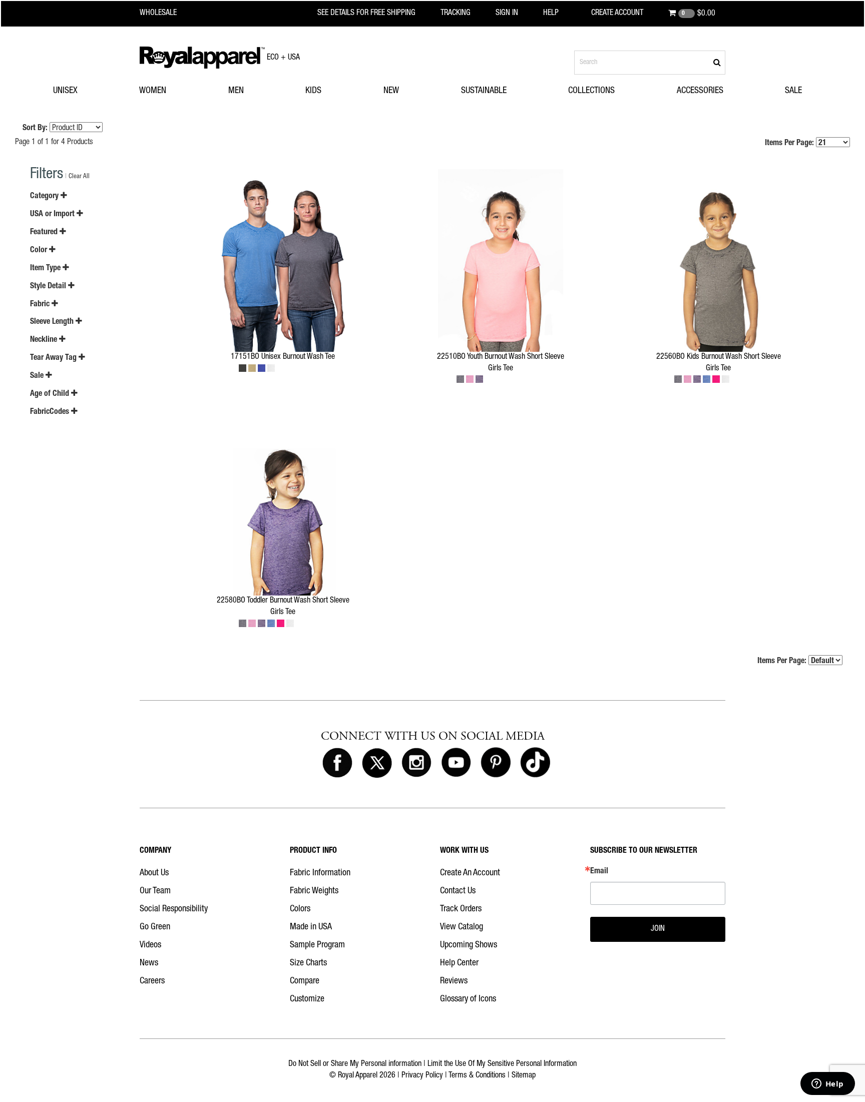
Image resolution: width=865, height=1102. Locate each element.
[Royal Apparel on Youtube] (456, 763)
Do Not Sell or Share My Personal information (354, 1064)
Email (599, 872)
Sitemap (524, 1076)
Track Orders (461, 909)
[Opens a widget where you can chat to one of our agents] (827, 1084)
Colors (300, 909)
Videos (150, 945)
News (149, 963)
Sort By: (35, 129)
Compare (304, 981)
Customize (307, 999)
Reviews (454, 981)
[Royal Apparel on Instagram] (416, 763)
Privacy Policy (422, 1076)
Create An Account (470, 873)
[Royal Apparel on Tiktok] (535, 763)
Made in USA (311, 927)
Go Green (155, 927)
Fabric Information (320, 873)
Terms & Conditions (477, 1076)
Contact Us (458, 891)
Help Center (459, 963)
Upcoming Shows (468, 945)
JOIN (658, 929)
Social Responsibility (174, 909)
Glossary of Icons (468, 999)
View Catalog (461, 927)
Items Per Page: (790, 144)
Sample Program (317, 945)
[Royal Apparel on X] (377, 763)
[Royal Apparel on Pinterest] (496, 763)
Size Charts (308, 963)
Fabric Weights (314, 891)
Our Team (155, 891)
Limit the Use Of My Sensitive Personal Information (502, 1064)
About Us (154, 873)
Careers (152, 981)
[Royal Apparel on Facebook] (337, 763)
